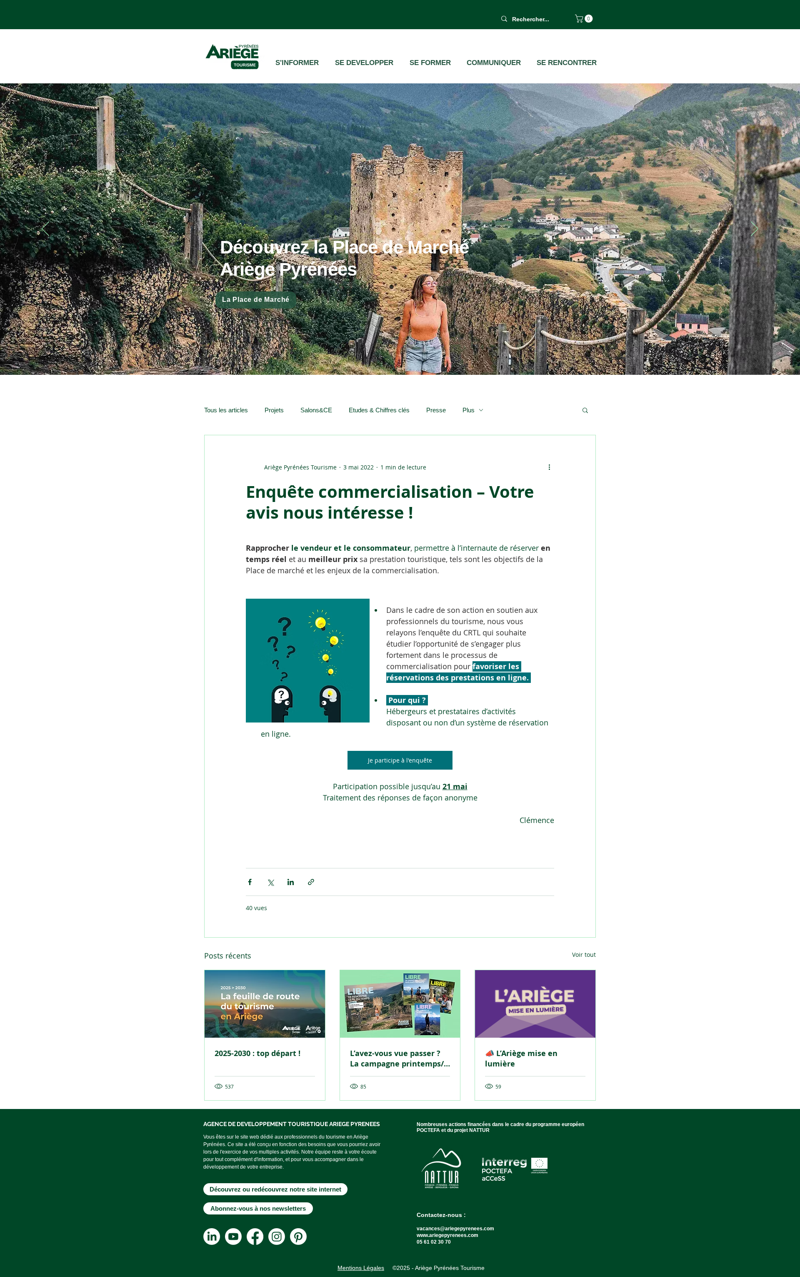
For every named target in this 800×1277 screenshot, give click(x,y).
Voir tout (584, 954)
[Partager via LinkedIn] (291, 882)
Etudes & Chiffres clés (379, 410)
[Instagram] (276, 1236)
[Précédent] (45, 229)
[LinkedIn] (211, 1236)
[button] (585, 19)
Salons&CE (316, 410)
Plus (468, 410)
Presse (436, 410)
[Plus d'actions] (549, 467)
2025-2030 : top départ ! (257, 1053)
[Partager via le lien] (311, 882)
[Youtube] (233, 1236)
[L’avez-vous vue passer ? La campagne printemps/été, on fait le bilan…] (400, 1004)
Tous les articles (226, 410)
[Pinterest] (298, 1236)
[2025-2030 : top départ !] (265, 1004)
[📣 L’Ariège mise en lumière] (535, 1004)
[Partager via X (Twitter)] (270, 882)
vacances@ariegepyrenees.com (455, 1229)
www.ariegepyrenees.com (447, 1235)
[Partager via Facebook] (250, 882)
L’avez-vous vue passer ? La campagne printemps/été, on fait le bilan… (397, 1058)
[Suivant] (754, 229)
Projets (274, 410)
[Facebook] (255, 1236)
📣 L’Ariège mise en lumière (521, 1058)
